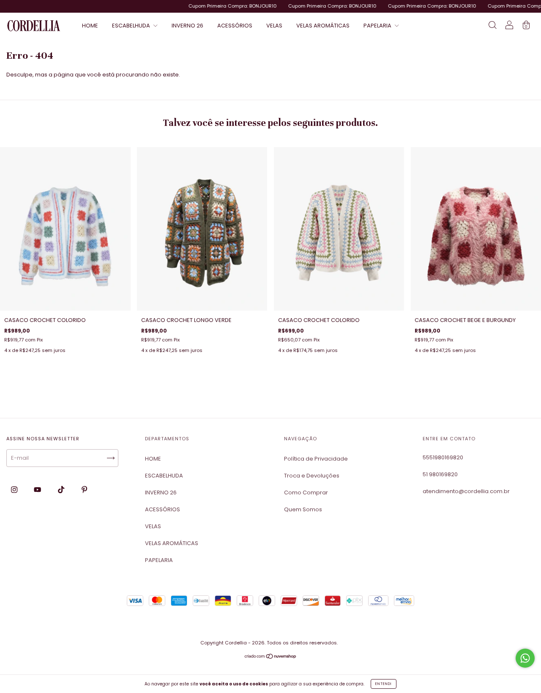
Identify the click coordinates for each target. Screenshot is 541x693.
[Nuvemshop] (270, 657)
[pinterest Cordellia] (84, 490)
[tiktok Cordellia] (61, 490)
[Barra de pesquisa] (492, 26)
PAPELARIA (378, 26)
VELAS (274, 26)
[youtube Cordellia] (38, 490)
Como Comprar (306, 492)
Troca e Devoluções (311, 476)
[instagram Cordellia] (14, 490)
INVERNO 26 (187, 26)
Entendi (383, 684)
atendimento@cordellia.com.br (466, 491)
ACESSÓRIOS (234, 26)
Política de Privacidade (316, 459)
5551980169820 (443, 457)
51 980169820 (440, 474)
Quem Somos (303, 509)
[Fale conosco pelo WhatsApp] (525, 658)
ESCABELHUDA (131, 26)
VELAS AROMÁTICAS (323, 26)
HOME (90, 26)
